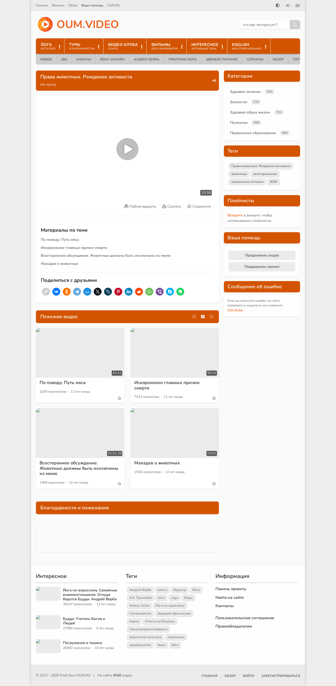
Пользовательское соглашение (244, 618)
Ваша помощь (92, 5)
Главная (42, 5)
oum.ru (162, 590)
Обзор (72, 5)
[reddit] (139, 292)
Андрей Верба (146, 59)
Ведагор (179, 590)
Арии (161, 645)
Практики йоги (182, 59)
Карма (134, 621)
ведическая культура (145, 637)
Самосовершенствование (148, 629)
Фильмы (58, 5)
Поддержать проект (262, 266)
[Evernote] (180, 292)
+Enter (235, 310)
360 (64, 59)
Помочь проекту (230, 589)
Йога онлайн (112, 59)
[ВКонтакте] (56, 292)
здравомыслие (140, 645)
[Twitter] (98, 292)
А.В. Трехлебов (140, 598)
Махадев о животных (59, 263)
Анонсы (83, 59)
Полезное (238, 122)
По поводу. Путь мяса (60, 239)
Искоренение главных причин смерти (74, 247)
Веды (188, 598)
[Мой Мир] (87, 292)
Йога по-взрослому (169, 605)
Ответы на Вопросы (160, 621)
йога (161, 598)
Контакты (224, 606)
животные (239, 174)
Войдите (235, 215)
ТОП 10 (299, 59)
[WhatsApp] (149, 292)
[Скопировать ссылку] (46, 292)
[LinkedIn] (129, 292)
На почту (48, 84)
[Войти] (288, 6)
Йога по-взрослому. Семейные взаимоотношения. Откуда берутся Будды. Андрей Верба (90, 594)
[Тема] (278, 6)
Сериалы (255, 59)
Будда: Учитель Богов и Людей (84, 621)
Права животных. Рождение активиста (260, 166)
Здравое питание (222, 59)
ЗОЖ (273, 182)
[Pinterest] (118, 292)
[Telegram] (77, 292)
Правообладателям (233, 626)
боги (175, 645)
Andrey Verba (139, 605)
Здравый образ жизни (250, 112)
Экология (238, 102)
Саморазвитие (140, 613)
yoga (174, 598)
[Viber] (160, 292)
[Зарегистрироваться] (297, 6)
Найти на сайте (229, 597)
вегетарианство (265, 174)
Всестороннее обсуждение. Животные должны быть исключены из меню (105, 255)
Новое (46, 59)
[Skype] (170, 292)
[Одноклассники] (67, 292)
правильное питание (247, 182)
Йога (196, 590)
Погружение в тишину (82, 642)
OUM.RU (113, 5)
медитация (176, 637)
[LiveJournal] (108, 292)
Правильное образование (253, 132)
